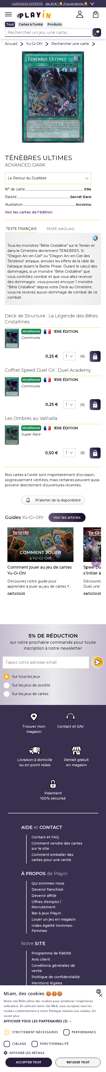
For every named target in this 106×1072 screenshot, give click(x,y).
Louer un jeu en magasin (54, 919)
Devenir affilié (44, 895)
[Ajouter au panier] (95, 356)
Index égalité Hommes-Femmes (52, 928)
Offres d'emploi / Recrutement (46, 904)
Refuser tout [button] (78, 1062)
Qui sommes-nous (48, 883)
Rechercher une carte (70, 43)
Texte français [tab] (21, 229)
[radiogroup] (53, 24)
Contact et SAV (70, 726)
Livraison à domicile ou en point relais (34, 762)
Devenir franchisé (47, 889)
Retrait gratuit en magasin (76, 762)
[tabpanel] (53, 269)
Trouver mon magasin (33, 729)
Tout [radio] (10, 24)
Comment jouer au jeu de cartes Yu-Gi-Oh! (39, 570)
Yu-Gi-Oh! (34, 43)
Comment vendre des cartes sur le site (57, 846)
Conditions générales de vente (53, 968)
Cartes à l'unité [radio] (31, 24)
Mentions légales (47, 983)
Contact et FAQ (45, 837)
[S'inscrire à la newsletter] (98, 662)
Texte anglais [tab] (60, 229)
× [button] (100, 995)
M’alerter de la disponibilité (58, 500)
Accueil (11, 43)
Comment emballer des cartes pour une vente (52, 857)
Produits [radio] (55, 24)
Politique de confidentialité (56, 977)
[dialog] (53, 1028)
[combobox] (48, 178)
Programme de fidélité (51, 953)
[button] (12, 338)
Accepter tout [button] (28, 1062)
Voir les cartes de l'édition (29, 212)
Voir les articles (67, 517)
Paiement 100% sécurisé (53, 796)
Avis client (41, 959)
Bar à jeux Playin (46, 913)
